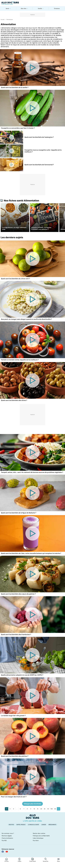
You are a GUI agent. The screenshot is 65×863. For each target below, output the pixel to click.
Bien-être (23, 8)
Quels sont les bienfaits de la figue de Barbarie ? (18, 513)
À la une (6, 861)
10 (34, 809)
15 (37, 809)
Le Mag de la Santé (33, 824)
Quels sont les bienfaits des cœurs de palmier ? (18, 594)
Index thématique (38, 838)
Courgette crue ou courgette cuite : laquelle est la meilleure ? (42, 151)
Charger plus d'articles (32, 804)
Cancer (44, 824)
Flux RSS (4, 840)
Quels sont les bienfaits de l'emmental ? (39, 165)
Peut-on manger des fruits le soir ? (13, 797)
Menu (58, 861)
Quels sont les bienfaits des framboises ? (16, 635)
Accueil (2, 19)
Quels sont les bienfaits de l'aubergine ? (39, 137)
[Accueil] (32, 818)
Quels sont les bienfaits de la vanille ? (14, 87)
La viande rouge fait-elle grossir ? (13, 716)
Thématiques (9, 19)
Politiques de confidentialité (41, 836)
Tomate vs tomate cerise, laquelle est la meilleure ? (20, 360)
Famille (40, 8)
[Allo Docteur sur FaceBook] (3, 851)
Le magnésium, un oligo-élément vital (14, 228)
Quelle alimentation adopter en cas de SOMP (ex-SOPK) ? (22, 675)
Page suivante (58, 809)
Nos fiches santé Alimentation (21, 200)
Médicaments (52, 824)
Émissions (57, 8)
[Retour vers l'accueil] (32, 3)
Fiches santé (32, 861)
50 (48, 809)
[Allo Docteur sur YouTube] (7, 851)
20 (41, 809)
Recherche (45, 861)
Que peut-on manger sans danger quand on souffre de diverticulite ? (26, 319)
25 (44, 809)
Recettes (11, 824)
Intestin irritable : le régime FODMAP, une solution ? (41, 228)
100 (52, 809)
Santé (7, 8)
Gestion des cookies (39, 833)
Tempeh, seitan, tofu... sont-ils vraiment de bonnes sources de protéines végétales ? (32, 472)
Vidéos (19, 861)
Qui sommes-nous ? (8, 833)
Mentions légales (7, 836)
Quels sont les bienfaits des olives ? (14, 400)
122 (55, 809)
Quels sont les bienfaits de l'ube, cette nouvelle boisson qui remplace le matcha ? (31, 553)
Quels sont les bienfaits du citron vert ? (15, 279)
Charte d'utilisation (7, 838)
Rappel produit (21, 824)
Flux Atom (36, 840)
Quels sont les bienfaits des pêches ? (14, 756)
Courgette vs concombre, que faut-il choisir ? (18, 128)
